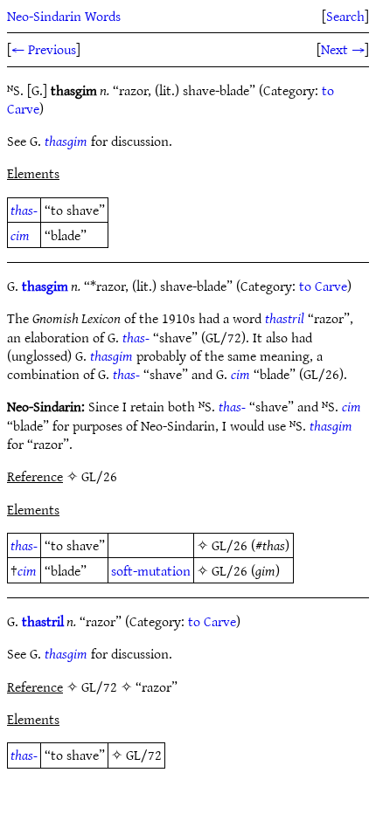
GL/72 (144, 754)
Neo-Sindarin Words (64, 15)
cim (20, 235)
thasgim (66, 140)
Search (345, 15)
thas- (24, 209)
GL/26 (229, 545)
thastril (284, 318)
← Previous (43, 49)
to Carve (323, 285)
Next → (343, 49)
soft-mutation (151, 570)
